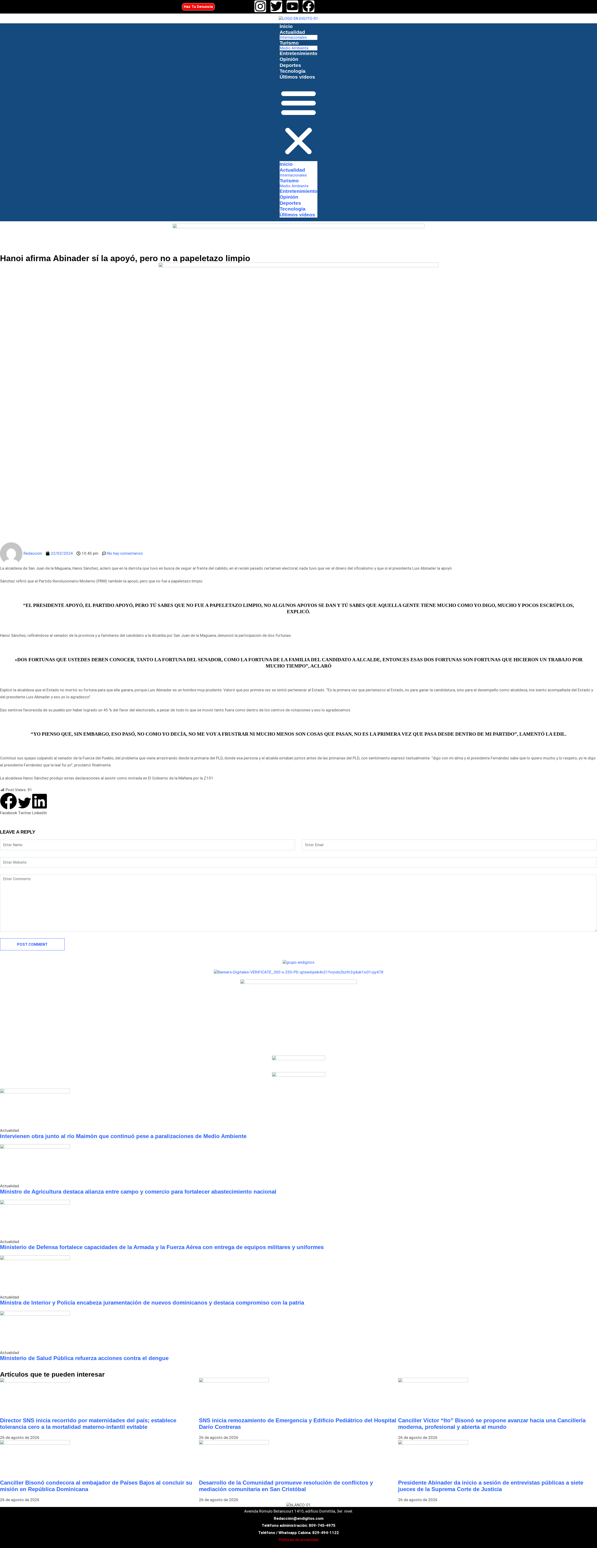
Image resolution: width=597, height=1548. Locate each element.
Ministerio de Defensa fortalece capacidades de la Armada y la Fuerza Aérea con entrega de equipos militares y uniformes (162, 1247)
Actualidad (292, 32)
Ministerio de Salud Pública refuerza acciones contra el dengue (84, 1358)
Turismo (289, 42)
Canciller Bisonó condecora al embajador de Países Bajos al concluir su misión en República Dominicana (96, 1486)
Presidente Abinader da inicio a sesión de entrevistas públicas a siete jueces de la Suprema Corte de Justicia (490, 1486)
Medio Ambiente (294, 48)
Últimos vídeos (297, 77)
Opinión (289, 59)
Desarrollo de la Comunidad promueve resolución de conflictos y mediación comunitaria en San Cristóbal (286, 1486)
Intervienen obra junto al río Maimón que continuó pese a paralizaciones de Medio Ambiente (123, 1136)
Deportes (290, 65)
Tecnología (292, 71)
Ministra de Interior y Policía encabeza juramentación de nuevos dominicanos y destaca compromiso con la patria (152, 1302)
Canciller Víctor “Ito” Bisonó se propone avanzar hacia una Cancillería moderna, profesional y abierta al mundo (492, 1423)
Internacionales (293, 37)
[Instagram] (260, 6)
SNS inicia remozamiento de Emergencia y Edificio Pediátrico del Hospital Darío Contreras (297, 1423)
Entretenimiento (298, 53)
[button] (298, 122)
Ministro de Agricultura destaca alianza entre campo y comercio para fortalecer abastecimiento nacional (138, 1191)
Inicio (286, 26)
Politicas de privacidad (299, 1539)
